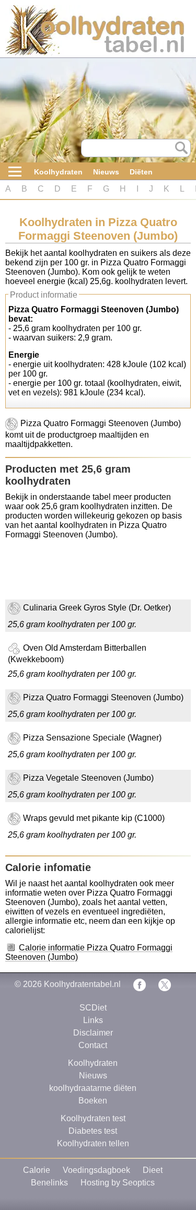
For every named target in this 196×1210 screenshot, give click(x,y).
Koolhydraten (58, 172)
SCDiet (93, 1007)
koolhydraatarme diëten (92, 1088)
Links (93, 1020)
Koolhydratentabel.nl (82, 984)
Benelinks (49, 1182)
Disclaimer (93, 1032)
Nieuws (106, 172)
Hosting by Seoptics (117, 1182)
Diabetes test (92, 1130)
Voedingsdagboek (96, 1170)
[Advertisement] (88, 573)
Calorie (36, 1170)
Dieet (153, 1170)
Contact (92, 1045)
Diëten (141, 172)
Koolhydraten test (93, 1118)
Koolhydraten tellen (93, 1143)
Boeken (92, 1100)
